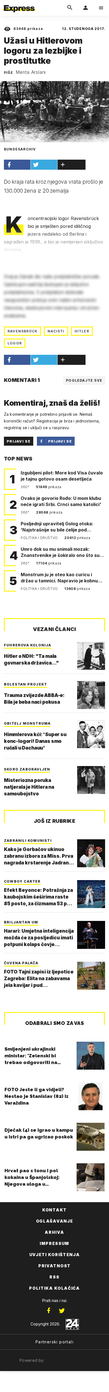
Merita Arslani (31, 72)
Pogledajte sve (84, 380)
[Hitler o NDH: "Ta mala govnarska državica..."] (91, 656)
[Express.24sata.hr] (19, 3)
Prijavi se (18, 441)
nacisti (56, 331)
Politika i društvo (40, 538)
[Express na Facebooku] (48, 1310)
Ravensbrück (22, 331)
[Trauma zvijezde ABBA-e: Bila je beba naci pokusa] (91, 695)
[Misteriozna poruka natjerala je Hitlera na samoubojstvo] (91, 780)
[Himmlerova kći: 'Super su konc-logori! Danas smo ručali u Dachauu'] (91, 734)
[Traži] (70, 8)
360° (25, 487)
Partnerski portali (54, 1341)
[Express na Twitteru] (61, 1310)
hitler (82, 331)
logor (15, 343)
